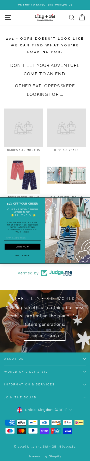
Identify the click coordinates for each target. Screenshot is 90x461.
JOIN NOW (22, 246)
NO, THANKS (22, 255)
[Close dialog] (86, 200)
